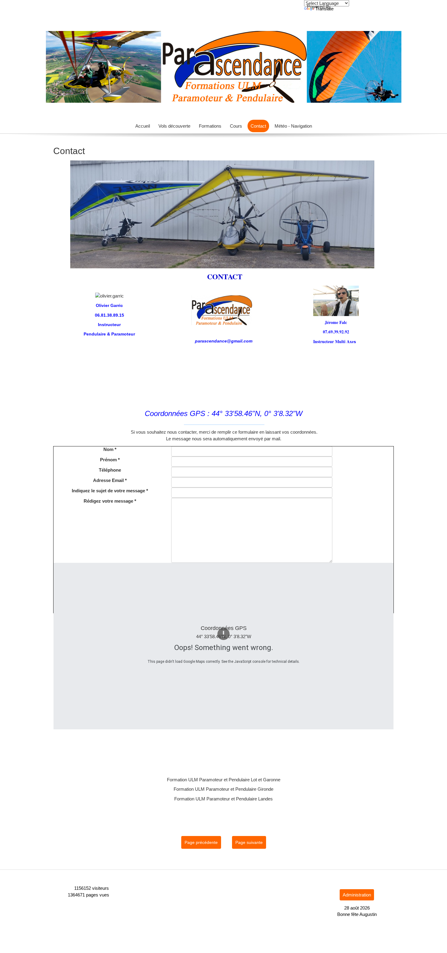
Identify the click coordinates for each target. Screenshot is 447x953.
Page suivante (249, 842)
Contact (258, 126)
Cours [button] (236, 126)
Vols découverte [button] (174, 126)
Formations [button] (210, 126)
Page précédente (201, 842)
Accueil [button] (142, 126)
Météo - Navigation (293, 126)
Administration (357, 894)
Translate (324, 8)
